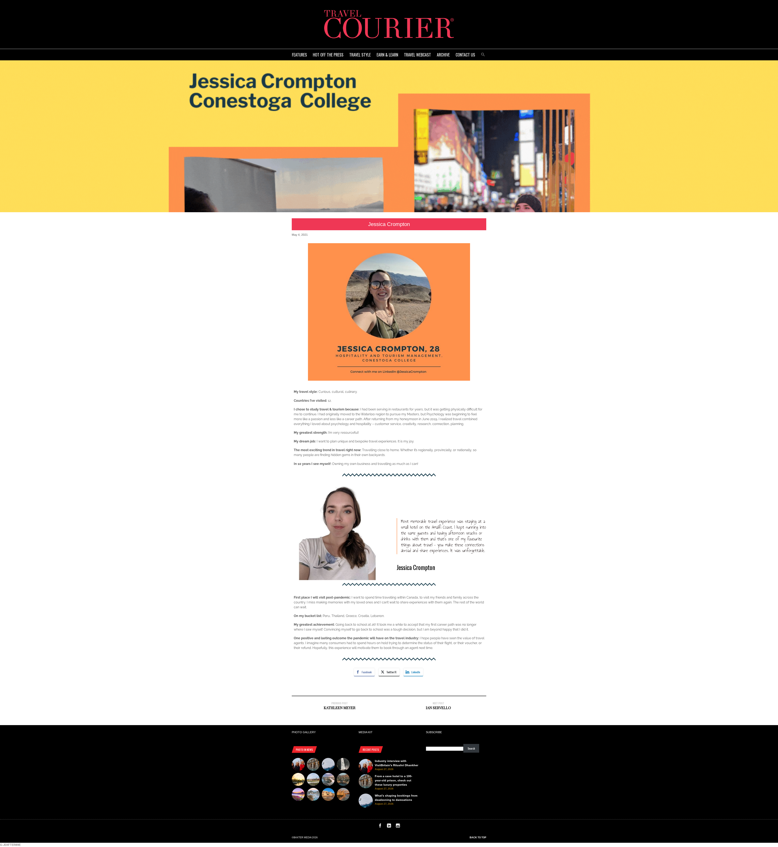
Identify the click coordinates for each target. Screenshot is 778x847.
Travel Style (360, 55)
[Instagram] (398, 826)
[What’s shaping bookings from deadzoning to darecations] (328, 765)
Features (299, 55)
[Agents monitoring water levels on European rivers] (298, 780)
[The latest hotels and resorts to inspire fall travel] (343, 795)
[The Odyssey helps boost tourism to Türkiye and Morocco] (328, 795)
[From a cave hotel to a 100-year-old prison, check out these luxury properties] (313, 765)
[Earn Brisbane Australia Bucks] (328, 780)
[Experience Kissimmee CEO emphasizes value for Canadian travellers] (313, 780)
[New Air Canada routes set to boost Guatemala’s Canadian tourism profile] (298, 795)
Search (471, 748)
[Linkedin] (389, 826)
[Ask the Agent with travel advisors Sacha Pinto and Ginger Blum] (343, 765)
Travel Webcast (417, 55)
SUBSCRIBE (434, 732)
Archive (443, 55)
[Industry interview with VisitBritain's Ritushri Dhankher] (298, 765)
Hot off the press (328, 55)
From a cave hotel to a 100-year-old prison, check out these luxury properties (393, 780)
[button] (483, 54)
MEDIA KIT (366, 732)
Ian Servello (438, 707)
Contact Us (465, 55)
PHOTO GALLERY (304, 732)
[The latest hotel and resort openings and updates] (343, 780)
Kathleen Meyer (339, 707)
